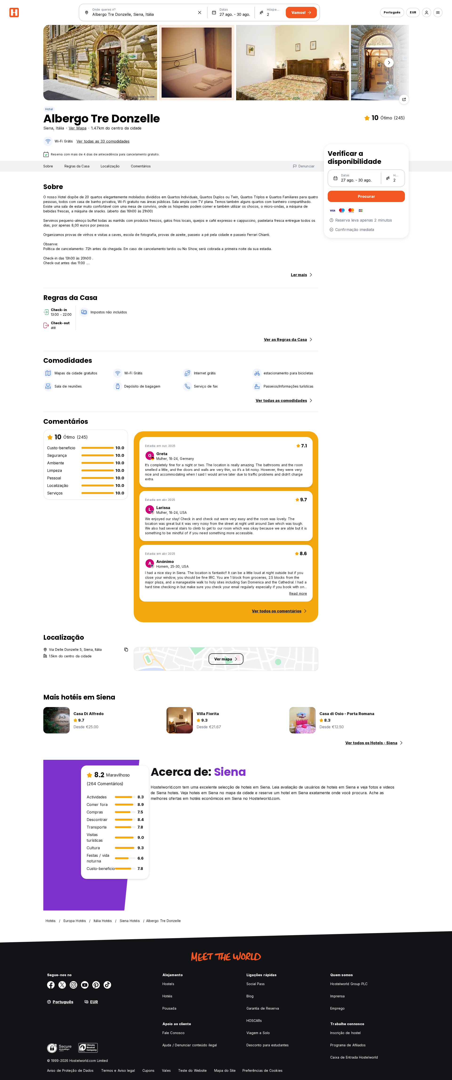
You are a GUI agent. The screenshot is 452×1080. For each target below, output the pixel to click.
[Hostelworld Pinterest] (96, 985)
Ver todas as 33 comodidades (103, 141)
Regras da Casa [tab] (77, 166)
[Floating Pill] (389, 62)
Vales (166, 1070)
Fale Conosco (173, 1033)
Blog (250, 996)
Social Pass (255, 984)
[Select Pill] (426, 12)
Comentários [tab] (141, 166)
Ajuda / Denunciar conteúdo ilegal (189, 1045)
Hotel (49, 109)
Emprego (337, 1008)
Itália (60, 128)
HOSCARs (254, 1021)
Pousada (169, 1008)
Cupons (148, 1070)
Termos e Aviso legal (118, 1070)
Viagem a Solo (258, 1033)
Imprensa (337, 996)
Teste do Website (192, 1070)
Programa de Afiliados (348, 1045)
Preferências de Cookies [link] (262, 1070)
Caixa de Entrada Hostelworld (354, 1057)
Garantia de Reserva (262, 1008)
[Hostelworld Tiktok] (107, 985)
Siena (48, 128)
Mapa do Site (225, 1070)
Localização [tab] (110, 166)
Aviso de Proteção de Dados (70, 1070)
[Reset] (199, 12)
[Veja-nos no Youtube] (85, 985)
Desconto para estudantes (267, 1045)
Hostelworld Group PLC (348, 984)
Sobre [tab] (48, 166)
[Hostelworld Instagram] (73, 985)
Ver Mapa (77, 128)
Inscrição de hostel (345, 1033)
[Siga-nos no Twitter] (62, 985)
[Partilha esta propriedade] (404, 99)
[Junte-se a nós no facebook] (51, 985)
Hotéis (167, 996)
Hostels (168, 984)
